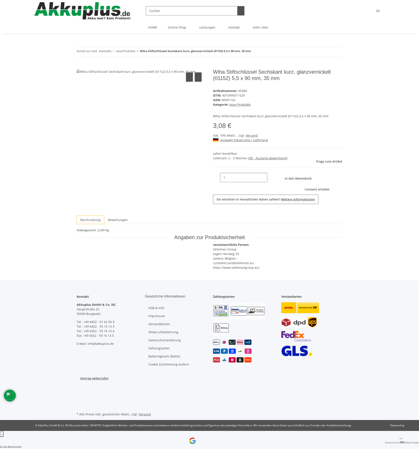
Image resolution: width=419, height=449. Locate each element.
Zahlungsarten (159, 348)
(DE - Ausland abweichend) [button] (267, 158)
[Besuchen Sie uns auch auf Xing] (80, 400)
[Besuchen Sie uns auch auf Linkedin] (80, 406)
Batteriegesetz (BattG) (164, 356)
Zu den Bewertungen (11, 446)
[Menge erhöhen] (270, 177)
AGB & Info (156, 308)
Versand (252, 135)
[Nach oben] (1, 434)
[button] (9, 395)
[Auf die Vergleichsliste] (189, 77)
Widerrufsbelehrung (163, 332)
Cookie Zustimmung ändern (168, 364)
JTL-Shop (410, 425)
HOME (152, 27)
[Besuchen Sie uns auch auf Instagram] (80, 395)
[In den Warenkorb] (80, 66)
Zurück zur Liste (87, 51)
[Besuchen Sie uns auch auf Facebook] (80, 385)
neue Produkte (240, 104)
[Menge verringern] (216, 177)
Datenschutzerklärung (164, 340)
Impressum (156, 316)
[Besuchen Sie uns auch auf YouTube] (80, 390)
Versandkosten (159, 324)
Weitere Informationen (298, 199)
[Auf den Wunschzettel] (198, 77)
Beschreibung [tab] (90, 220)
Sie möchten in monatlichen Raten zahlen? (265, 199)
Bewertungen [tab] (118, 220)
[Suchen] (240, 10)
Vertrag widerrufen (94, 378)
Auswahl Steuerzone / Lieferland (244, 140)
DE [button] (378, 11)
